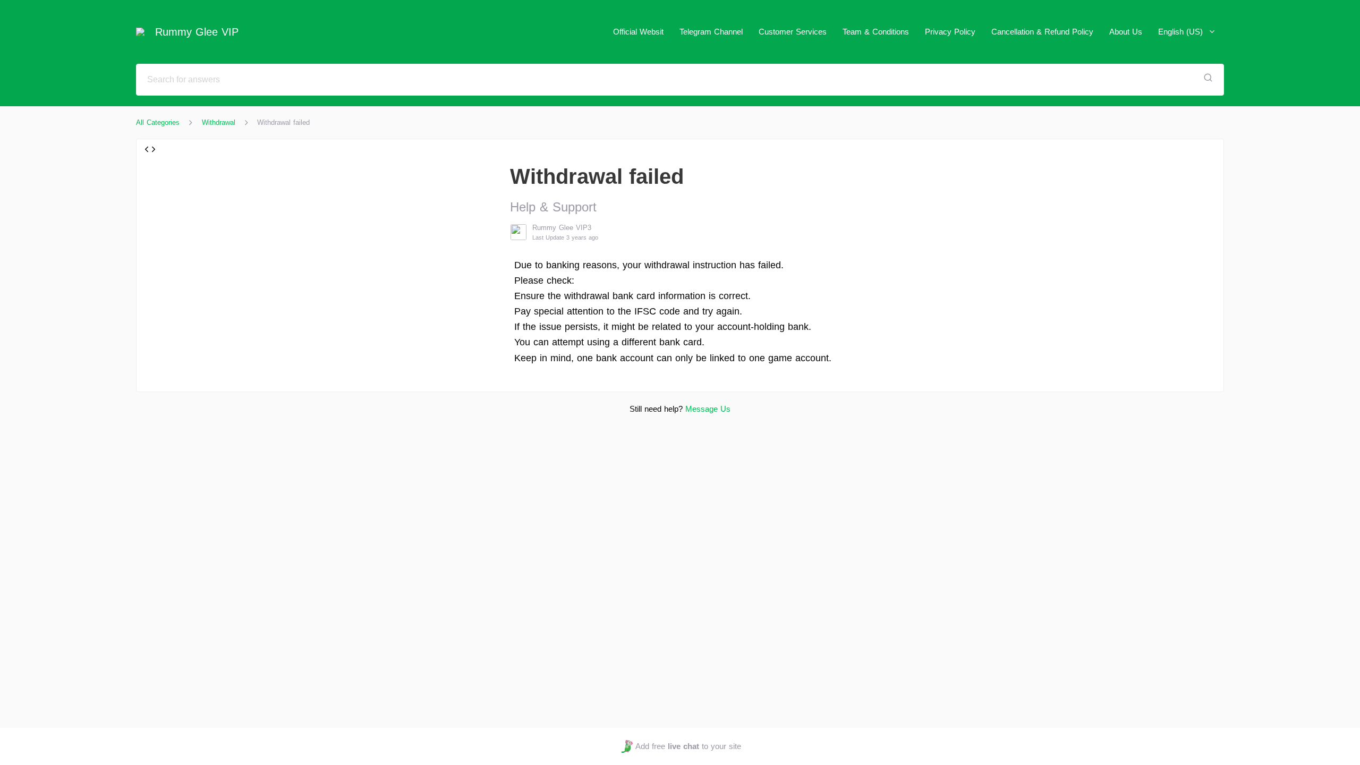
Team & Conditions (876, 31)
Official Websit (638, 31)
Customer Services (793, 31)
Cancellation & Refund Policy (1042, 31)
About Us (1125, 31)
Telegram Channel (711, 31)
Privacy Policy (950, 31)
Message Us (707, 408)
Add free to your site (688, 746)
